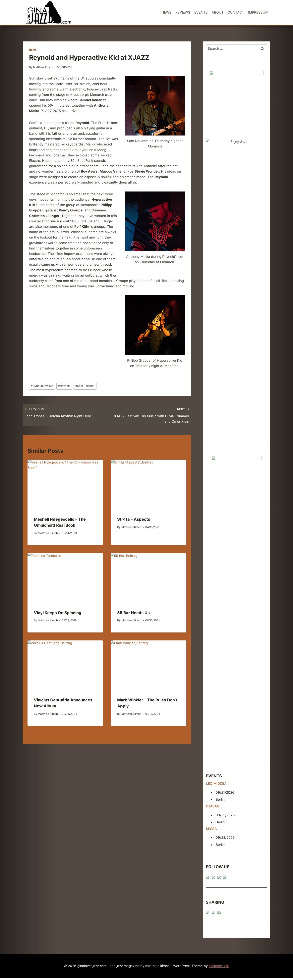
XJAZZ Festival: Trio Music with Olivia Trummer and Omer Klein (151, 415)
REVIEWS (182, 12)
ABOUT (218, 12)
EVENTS (201, 12)
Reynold (64, 385)
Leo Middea (216, 784)
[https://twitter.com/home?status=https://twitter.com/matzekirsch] (214, 913)
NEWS (166, 12)
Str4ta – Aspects (133, 519)
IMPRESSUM (258, 12)
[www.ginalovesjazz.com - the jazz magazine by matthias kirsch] (208, 913)
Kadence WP (219, 966)
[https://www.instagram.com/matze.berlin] (225, 878)
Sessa (211, 829)
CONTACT (236, 12)
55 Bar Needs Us (133, 612)
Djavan (212, 806)
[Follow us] (208, 878)
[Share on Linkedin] (219, 913)
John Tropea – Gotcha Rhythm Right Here (58, 413)
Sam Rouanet (84, 385)
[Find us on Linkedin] (219, 878)
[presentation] (65, 485)
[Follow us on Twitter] (214, 878)
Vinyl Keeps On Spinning (57, 612)
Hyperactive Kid (42, 385)
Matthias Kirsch (43, 67)
